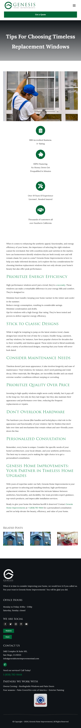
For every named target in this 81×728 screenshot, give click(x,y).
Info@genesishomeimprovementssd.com (21, 658)
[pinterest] (21, 624)
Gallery (16, 535)
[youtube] (26, 624)
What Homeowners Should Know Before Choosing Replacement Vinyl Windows (65, 533)
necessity (61, 285)
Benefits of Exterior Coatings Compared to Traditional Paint (11, 535)
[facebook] (5, 624)
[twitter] (10, 624)
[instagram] (16, 624)
